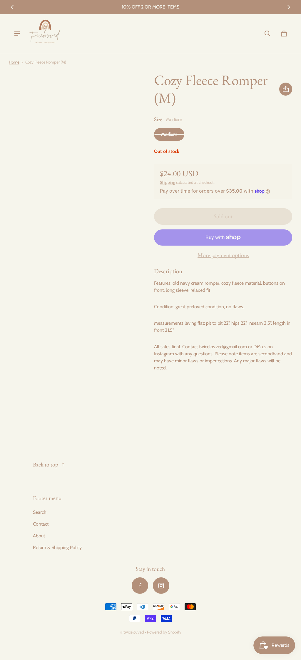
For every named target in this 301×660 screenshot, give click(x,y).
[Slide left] (12, 7)
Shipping (167, 182)
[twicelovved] (45, 33)
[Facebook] (140, 585)
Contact (41, 524)
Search (39, 512)
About (39, 536)
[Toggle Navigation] (17, 33)
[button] (267, 33)
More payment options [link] (223, 255)
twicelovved (134, 632)
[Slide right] (288, 7)
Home (14, 62)
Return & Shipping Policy (57, 547)
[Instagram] (161, 585)
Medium (169, 134)
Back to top (45, 464)
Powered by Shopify (164, 632)
